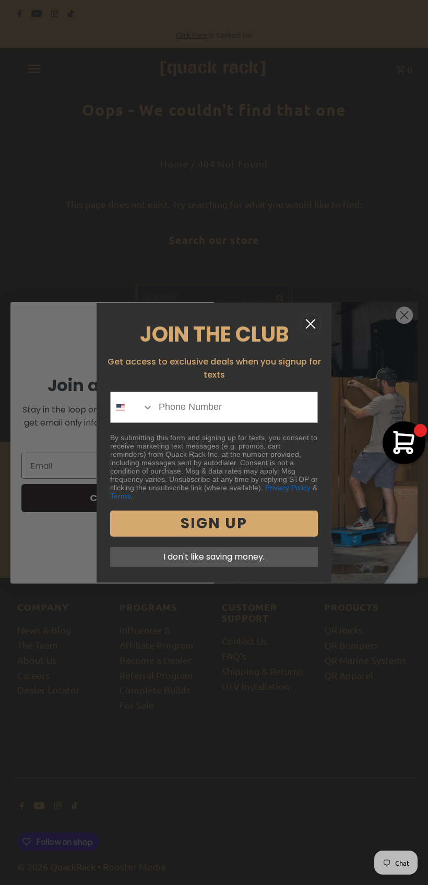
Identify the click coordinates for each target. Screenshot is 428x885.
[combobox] (132, 407)
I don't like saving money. (214, 557)
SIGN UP (214, 523)
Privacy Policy (288, 487)
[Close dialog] (310, 323)
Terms (120, 496)
